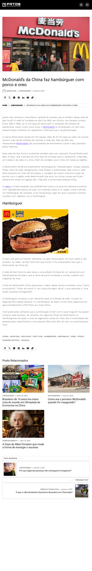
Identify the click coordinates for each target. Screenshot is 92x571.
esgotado (15, 336)
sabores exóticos (11, 340)
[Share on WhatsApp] (14, 97)
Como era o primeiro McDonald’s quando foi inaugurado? (67, 400)
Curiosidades (25, 91)
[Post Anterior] (10, 469)
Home (4, 105)
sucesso (25, 340)
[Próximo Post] (81, 490)
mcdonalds (64, 336)
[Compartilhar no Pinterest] (18, 97)
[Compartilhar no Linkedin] (23, 97)
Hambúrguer (50, 336)
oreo (74, 336)
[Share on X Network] (9, 97)
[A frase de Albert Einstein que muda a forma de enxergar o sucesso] (23, 423)
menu (8, 186)
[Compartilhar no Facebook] (5, 97)
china (5, 336)
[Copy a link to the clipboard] (32, 97)
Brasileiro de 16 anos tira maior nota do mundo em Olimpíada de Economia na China (21, 402)
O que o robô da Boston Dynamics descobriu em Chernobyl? (44, 492)
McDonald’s (49, 127)
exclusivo (26, 336)
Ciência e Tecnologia (49, 489)
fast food (38, 336)
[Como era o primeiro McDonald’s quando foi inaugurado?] (69, 378)
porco (81, 336)
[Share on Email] (28, 97)
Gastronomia (54, 395)
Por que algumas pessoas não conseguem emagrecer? (45, 470)
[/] (81, 4)
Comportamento (9, 441)
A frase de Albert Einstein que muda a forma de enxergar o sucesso (23, 445)
